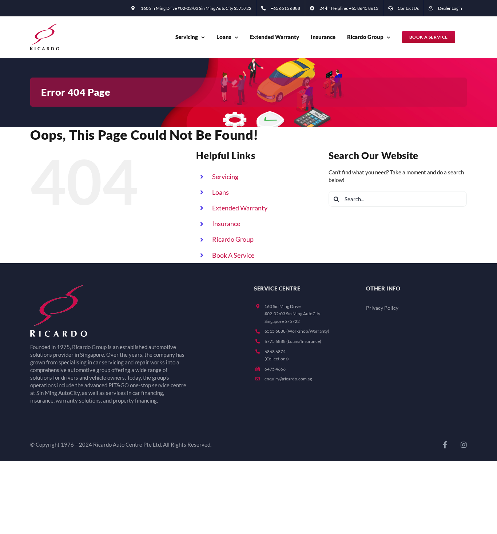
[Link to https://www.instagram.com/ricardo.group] (464, 444)
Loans (220, 192)
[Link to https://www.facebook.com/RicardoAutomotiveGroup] (445, 444)
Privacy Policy (382, 308)
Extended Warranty (239, 208)
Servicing (225, 177)
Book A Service (233, 255)
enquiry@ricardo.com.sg (288, 378)
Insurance (226, 223)
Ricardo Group (233, 239)
